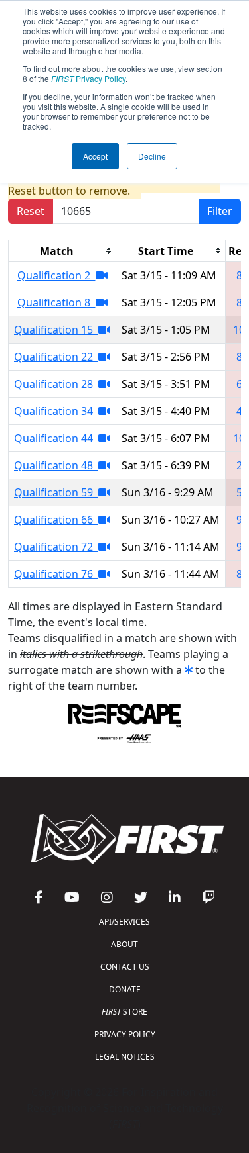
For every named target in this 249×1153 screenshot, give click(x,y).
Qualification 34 (56, 411)
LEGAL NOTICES (125, 1056)
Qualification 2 (56, 275)
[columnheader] (62, 250)
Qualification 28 (56, 384)
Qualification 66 (56, 519)
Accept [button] (95, 155)
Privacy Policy (88, 78)
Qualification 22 (56, 356)
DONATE (125, 989)
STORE (124, 1011)
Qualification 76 (56, 574)
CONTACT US (124, 966)
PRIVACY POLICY (124, 1034)
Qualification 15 (56, 329)
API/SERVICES (124, 921)
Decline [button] (152, 155)
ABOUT (124, 944)
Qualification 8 (56, 302)
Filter (219, 211)
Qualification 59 (56, 492)
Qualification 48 (56, 465)
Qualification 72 (56, 546)
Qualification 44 (56, 438)
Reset (30, 211)
